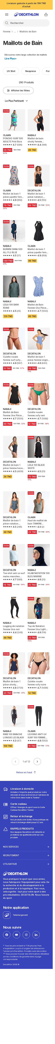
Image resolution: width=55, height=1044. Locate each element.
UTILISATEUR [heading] (10, 864)
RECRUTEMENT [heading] (11, 855)
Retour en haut (24, 772)
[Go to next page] (37, 761)
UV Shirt (11, 71)
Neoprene (30, 71)
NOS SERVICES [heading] (11, 846)
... (15, 31)
